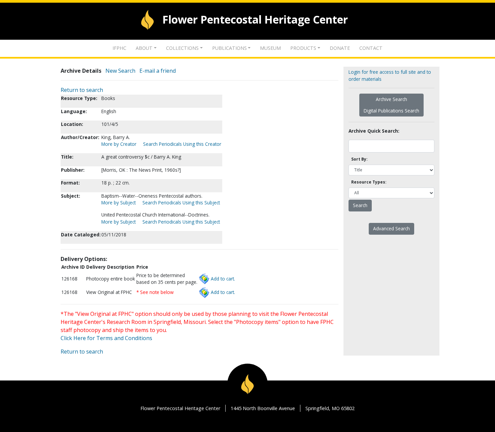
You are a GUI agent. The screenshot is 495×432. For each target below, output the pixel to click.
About (144, 48)
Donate (340, 48)
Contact (371, 48)
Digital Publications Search (391, 110)
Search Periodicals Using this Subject (181, 202)
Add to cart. (223, 278)
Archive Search (391, 99)
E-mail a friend (157, 70)
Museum (270, 48)
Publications (229, 48)
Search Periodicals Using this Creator (182, 144)
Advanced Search (391, 228)
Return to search (82, 90)
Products (303, 48)
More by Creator (118, 144)
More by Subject (118, 202)
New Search (120, 70)
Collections (182, 48)
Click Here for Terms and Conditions (106, 338)
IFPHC (119, 48)
